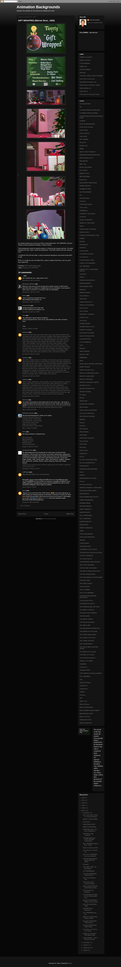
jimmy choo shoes (55, 368)
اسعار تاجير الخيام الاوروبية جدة (53, 464)
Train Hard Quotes (27, 420)
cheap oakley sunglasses (62, 348)
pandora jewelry (44, 382)
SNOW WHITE (84, 524)
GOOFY (82, 277)
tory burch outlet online (58, 346)
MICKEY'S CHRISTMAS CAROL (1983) (90, 917)
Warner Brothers (84, 704)
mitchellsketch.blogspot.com (88, 82)
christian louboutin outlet (43, 350)
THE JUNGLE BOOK (86, 583)
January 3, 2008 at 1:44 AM (30, 328)
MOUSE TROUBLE (85, 391)
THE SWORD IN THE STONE (88, 631)
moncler (40, 388)
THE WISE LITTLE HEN (87, 654)
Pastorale (82, 425)
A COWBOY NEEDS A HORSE (89, 113)
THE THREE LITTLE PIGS (87, 637)
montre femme (53, 382)
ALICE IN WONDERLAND (87, 124)
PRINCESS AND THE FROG (88, 478)
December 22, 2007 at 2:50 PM (30, 280)
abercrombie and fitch (28, 361)
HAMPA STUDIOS (85, 292)
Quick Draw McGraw (86, 484)
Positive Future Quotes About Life (31, 417)
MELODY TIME (84, 354)
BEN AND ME (84, 161)
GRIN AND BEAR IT (85, 283)
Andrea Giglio (84, 130)
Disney (82, 226)
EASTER (82, 241)
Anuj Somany (35, 422)
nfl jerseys (25, 373)
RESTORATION (84, 493)
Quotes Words (38, 425)
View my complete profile (94, 22)
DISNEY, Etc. (83, 66)
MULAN (82, 398)
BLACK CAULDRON (86, 167)
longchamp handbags (50, 339)
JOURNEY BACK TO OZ (87, 326)
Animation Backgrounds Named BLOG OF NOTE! (90, 860)
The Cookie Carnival (86, 558)
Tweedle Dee (83, 685)
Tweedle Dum (84, 689)
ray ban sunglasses (47, 338)
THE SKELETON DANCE (87, 622)
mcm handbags (43, 360)
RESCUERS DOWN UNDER (88, 490)
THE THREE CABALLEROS (88, 634)
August (85, 950)
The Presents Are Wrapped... (88, 891)
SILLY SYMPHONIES (86, 515)
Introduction (83, 320)
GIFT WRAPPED (33, 267)
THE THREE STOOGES (87, 640)
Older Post (70, 514)
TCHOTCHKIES (84, 543)
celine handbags (43, 373)
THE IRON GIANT (85, 580)
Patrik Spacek (84, 428)
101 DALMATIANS (85, 104)
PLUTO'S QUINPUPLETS (87, 463)
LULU (81, 345)
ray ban (46, 385)
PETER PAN (83, 444)
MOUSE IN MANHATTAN (87, 388)
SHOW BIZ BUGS (85, 512)
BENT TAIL (83, 164)
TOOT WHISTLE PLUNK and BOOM (90, 673)
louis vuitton (40, 334)
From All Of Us (84, 257)
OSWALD (82, 419)
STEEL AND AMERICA (86, 534)
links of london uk (43, 394)
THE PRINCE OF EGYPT (87, 603)
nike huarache (52, 360)
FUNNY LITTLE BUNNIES (87, 263)
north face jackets (51, 363)
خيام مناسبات (29, 464)
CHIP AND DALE (85, 198)
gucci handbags (48, 336)
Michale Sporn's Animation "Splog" (90, 85)
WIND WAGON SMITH (86, 713)
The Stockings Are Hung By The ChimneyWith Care (90, 896)
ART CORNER (84, 139)
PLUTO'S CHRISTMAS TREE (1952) (90, 926)
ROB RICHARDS (94, 20)
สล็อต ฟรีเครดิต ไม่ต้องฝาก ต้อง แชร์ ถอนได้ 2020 (35, 474)
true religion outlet (27, 336)
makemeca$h (26, 305)
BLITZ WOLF (84, 170)
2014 (83, 800)
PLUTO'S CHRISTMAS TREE (88, 459)
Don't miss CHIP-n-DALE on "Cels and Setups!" (90, 815)
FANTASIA (83, 247)
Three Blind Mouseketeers (87, 658)
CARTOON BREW (85, 69)
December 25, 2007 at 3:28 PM (30, 312)
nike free (28, 338)
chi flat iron (40, 366)
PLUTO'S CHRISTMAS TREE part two (90, 921)
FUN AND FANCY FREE (87, 260)
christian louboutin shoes (57, 345)
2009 (83, 805)
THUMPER (83, 664)
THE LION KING (84, 586)
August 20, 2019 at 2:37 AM (30, 446)
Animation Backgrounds (38, 7)
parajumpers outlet (27, 387)
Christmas (25, 267)
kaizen (24, 295)
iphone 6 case (30, 388)
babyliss (37, 361)
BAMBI (82, 148)
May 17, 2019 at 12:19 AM (29, 428)
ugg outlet (59, 360)
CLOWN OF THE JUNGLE (87, 213)
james (24, 490)
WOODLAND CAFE (85, 719)
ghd (27, 363)
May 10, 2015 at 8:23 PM (29, 409)
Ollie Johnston (84, 407)
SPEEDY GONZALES (86, 528)
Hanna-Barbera (84, 295)
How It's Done (84, 308)
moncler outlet (45, 383)
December (86, 812)
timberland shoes (32, 390)
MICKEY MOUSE (85, 367)
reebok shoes (56, 365)
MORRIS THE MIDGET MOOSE (89, 382)
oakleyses (25, 332)
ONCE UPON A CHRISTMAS (88, 410)
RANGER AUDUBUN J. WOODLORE (91, 487)
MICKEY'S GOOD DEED (87, 376)
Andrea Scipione (84, 133)
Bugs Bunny (83, 179)
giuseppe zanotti (33, 373)
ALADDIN (82, 121)
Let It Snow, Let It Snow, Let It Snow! (90, 930)
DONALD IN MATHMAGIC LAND (89, 235)
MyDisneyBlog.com (85, 88)
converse (29, 394)
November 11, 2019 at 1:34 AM (30, 468)
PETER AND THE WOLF (87, 438)
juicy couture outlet (43, 390)
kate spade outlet (61, 339)
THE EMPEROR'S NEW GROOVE (90, 562)
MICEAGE (83, 72)
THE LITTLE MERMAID (87, 593)
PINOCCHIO (83, 453)
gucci (60, 383)
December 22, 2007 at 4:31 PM (30, 292)
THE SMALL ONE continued (88, 834)
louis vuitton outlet (38, 336)
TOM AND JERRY (85, 670)
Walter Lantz (83, 701)
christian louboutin (41, 343)
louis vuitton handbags (48, 348)
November (86, 942)
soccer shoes (33, 372)
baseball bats (35, 382)
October (85, 945)
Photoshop (83, 447)
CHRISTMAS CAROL (86, 204)
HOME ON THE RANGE (87, 305)
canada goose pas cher (37, 385)
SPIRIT (82, 531)
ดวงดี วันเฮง (25, 472)
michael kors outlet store (36, 339)
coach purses (59, 341)
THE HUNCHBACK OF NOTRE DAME (91, 577)
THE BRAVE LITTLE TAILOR (88, 549)
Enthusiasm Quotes (28, 413)
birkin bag (25, 368)
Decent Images (38, 420)
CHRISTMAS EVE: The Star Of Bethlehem (90, 830)
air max (47, 392)
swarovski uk (66, 390)
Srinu (24, 431)
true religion (38, 348)
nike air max (48, 334)
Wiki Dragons (37, 419)
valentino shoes (32, 368)
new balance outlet (43, 370)
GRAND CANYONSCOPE (87, 280)
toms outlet (52, 385)
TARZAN (82, 540)
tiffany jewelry (56, 336)
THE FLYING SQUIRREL (87, 565)
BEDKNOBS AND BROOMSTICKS (90, 155)
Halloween (83, 289)
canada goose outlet (49, 366)
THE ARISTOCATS (85, 546)
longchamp (58, 372)
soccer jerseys (65, 372)
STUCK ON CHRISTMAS (87, 537)
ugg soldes (60, 370)
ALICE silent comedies (86, 127)
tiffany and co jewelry (39, 341)
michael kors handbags (57, 350)
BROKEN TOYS (84, 173)
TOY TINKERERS (85, 676)
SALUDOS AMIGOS (85, 506)
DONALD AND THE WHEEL (88, 229)
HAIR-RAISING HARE (86, 286)
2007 (83, 810)
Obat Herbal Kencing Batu (55, 407)
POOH (81, 472)
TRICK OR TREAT (85, 682)
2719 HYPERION (85, 63)
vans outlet (63, 368)
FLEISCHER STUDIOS (86, 254)
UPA (81, 698)
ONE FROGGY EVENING (87, 416)
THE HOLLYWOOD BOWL (87, 574)
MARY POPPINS (85, 351)
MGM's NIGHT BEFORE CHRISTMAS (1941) (90, 887)
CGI (81, 195)
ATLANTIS (83, 142)
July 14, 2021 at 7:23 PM (29, 487)
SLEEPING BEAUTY (86, 521)
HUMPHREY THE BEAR (87, 314)
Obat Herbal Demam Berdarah (55, 405)
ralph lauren (60, 394)
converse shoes (37, 387)
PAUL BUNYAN (84, 432)
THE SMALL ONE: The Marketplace (90, 867)
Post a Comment (25, 505)
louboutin (59, 390)
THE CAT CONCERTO (86, 555)
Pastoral (82, 422)
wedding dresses (27, 370)
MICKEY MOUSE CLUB (87, 370)
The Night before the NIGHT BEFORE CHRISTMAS (89, 839)
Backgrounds (83, 145)
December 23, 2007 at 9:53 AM (30, 302)
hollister (68, 366)
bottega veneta (34, 360)
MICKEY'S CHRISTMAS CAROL (89, 373)
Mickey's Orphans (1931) (90, 847)
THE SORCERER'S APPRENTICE (90, 628)
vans (43, 392)
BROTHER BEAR (85, 176)
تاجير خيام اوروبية (38, 464)
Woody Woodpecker (86, 723)
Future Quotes (26, 422)
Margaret (82, 348)
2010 (83, 803)
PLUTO (82, 456)
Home (46, 514)
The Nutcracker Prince (86, 600)
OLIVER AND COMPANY (87, 404)
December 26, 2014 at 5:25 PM (30, 376)
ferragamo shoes (42, 372)
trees (81, 679)
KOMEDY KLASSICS (86, 57)
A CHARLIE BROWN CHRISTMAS (90, 110)
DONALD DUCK (84, 232)
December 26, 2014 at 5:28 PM (30, 396)
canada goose (66, 360)
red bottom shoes (64, 334)
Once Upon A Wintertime (87, 413)
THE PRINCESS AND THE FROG (90, 607)
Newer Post (22, 514)
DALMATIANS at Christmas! (88, 909)
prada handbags (57, 343)
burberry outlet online (32, 346)
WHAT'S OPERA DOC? (86, 707)
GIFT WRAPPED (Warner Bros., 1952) (90, 844)
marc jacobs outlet (31, 366)
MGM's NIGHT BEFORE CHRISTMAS (91, 364)
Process (82, 481)
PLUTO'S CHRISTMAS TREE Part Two (90, 874)
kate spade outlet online (45, 346)
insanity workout (44, 361)
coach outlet (55, 334)
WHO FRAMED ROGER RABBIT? (90, 710)
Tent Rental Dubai (27, 450)
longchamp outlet (36, 338)
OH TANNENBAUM (88, 871)
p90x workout (29, 365)
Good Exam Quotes (27, 425)
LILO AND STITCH (85, 339)
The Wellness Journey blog (88, 651)
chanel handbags (30, 343)
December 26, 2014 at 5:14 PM (30, 354)
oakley (24, 388)
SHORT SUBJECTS (85, 509)
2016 (83, 797)
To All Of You (83, 667)
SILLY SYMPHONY (85, 518)
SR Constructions (27, 437)
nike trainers (25, 360)
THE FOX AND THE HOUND (88, 568)
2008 (83, 808)
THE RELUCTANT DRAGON (88, 613)
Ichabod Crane (84, 317)
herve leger (59, 361)
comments (83, 216)
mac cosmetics (52, 373)
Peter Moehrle (84, 441)
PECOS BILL (83, 435)
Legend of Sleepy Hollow (87, 336)
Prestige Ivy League (27, 441)
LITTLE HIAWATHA (85, 342)
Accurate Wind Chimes (28, 444)
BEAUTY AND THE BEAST (87, 152)
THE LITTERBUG (85, 589)
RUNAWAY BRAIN (85, 503)
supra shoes (37, 383)
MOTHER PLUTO (85, 385)
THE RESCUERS (85, 616)
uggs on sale (42, 363)
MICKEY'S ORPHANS (86, 379)
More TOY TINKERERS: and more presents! (90, 855)
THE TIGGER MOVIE (86, 644)
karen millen (30, 383)
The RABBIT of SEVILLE (87, 610)
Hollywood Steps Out (86, 302)
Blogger (70, 963)
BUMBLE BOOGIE (85, 186)
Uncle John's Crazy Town (87, 79)
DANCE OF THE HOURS (87, 223)
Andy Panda (83, 136)
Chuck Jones (83, 207)
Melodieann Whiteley (28, 284)
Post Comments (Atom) (49, 518)
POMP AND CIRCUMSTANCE (88, 469)
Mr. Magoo (83, 395)
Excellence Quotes (27, 419)
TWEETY (82, 692)
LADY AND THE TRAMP (87, 333)
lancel (50, 394)
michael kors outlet (46, 351)
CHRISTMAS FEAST (89, 824)
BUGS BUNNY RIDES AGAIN (88, 183)
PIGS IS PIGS (84, 450)
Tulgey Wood (83, 91)
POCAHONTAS (84, 466)
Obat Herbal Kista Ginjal (40, 407)
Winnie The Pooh (85, 716)
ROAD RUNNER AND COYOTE (89, 497)
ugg (68, 368)
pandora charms (54, 392)
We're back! (86, 822)
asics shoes (52, 370)
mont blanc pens (33, 363)
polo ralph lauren (50, 341)
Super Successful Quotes (29, 424)
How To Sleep (84, 311)
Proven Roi (46, 498)
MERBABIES (83, 357)
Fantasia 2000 (84, 251)
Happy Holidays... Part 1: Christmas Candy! (90, 938)
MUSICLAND (83, 401)
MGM (81, 360)
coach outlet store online (59, 351)
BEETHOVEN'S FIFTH (86, 158)
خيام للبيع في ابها (66, 464)
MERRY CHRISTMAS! (89, 827)
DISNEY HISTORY (85, 60)
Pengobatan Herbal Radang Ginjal (36, 405)
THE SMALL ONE (85, 625)
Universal (82, 695)
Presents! (86, 864)
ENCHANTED (84, 244)
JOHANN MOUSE (85, 323)
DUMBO (82, 238)
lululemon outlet (47, 365)
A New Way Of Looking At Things (89, 94)
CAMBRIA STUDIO (85, 189)
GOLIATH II (83, 274)
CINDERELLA (84, 210)
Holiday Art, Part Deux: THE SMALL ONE (89, 934)
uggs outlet (51, 372)
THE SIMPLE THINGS (86, 619)
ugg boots (35, 370)
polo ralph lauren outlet (43, 345)
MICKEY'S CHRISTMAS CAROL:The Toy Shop (90, 901)
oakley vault (37, 351)
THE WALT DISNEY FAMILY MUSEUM (91, 76)
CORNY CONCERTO (86, 220)
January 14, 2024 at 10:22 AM (30, 502)
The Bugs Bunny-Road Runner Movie (91, 552)
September (86, 947)
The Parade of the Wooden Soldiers (89, 882)
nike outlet (50, 343)
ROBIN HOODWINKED (86, 500)
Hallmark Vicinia (26, 442)
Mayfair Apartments (27, 439)
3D (80, 107)
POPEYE (82, 475)
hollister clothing (54, 387)
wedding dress (26, 385)
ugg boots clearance (62, 363)
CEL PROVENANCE (86, 192)
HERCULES (83, 299)
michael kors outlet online (29, 334)
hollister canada (26, 382)
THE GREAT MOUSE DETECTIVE (90, 571)
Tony (23, 315)
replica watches (38, 365)
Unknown (25, 400)
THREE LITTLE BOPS (86, 661)
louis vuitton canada (58, 388)
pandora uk (61, 382)
